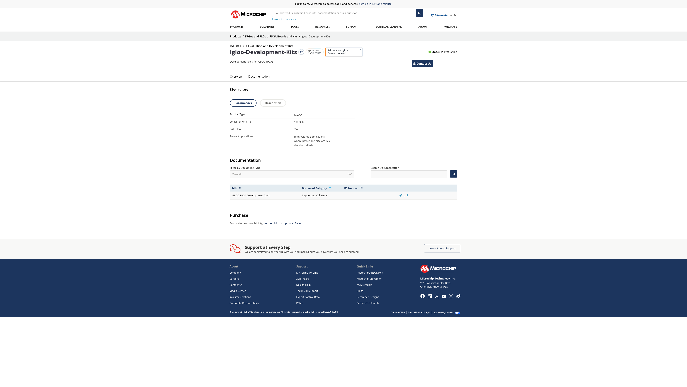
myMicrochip (364, 284)
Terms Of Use (398, 312)
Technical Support (307, 291)
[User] (441, 15)
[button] (422, 63)
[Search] (419, 13)
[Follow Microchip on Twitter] (437, 297)
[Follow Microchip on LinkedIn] (429, 297)
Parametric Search (368, 303)
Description (273, 103)
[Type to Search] (453, 174)
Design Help (303, 284)
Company (235, 272)
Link (405, 195)
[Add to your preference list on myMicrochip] (301, 52)
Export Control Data (308, 297)
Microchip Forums (307, 272)
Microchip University (369, 278)
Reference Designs (368, 297)
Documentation (259, 76)
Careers (234, 278)
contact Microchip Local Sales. (283, 223)
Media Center (238, 291)
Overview (236, 76)
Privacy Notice (415, 312)
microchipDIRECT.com (370, 272)
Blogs (360, 291)
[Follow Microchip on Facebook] (422, 297)
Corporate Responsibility (244, 303)
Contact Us (236, 284)
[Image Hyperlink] (248, 18)
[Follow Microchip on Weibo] (458, 297)
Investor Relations (240, 297)
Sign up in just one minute (375, 4)
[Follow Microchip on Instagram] (451, 297)
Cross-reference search (284, 19)
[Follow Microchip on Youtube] (444, 296)
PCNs (299, 303)
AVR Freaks (302, 278)
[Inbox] (455, 15)
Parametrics (243, 103)
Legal (427, 312)
